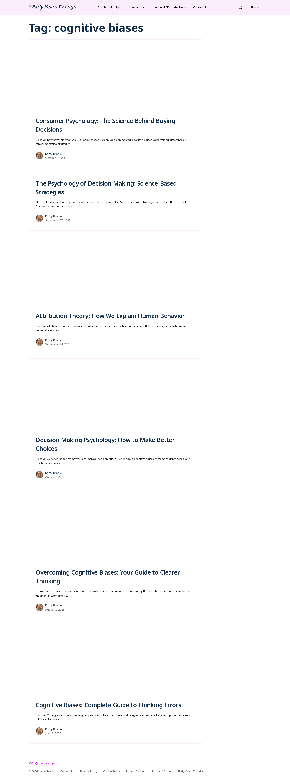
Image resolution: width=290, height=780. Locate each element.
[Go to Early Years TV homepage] (52, 7)
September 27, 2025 (58, 220)
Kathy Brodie (53, 153)
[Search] (241, 7)
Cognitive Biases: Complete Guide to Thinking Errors (108, 705)
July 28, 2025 (53, 733)
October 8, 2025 (55, 158)
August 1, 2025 (55, 477)
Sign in (254, 7)
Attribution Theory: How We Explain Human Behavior (110, 316)
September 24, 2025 (58, 344)
